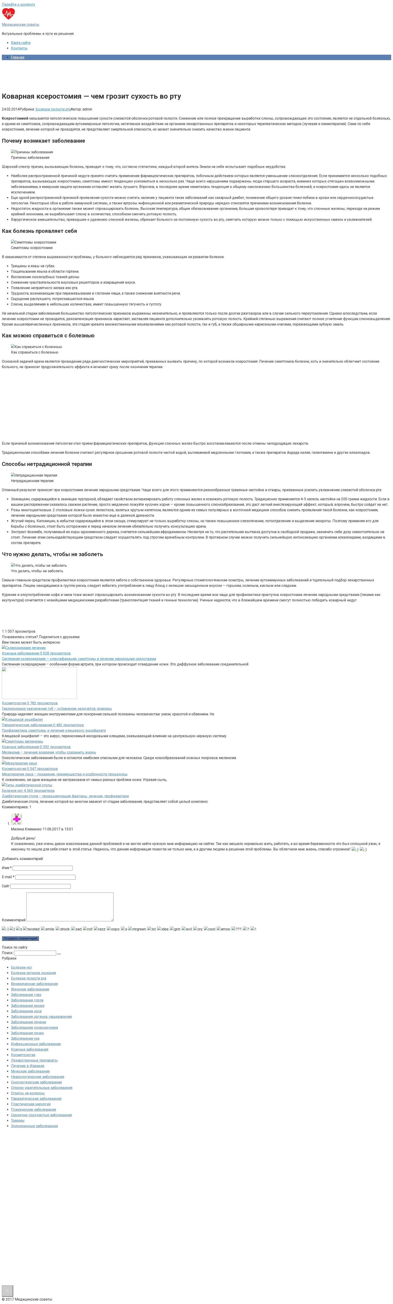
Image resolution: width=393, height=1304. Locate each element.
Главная (17, 57)
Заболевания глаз (26, 995)
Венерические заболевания (34, 984)
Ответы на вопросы (28, 1093)
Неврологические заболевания (37, 1077)
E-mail (8, 877)
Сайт (6, 886)
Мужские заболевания (30, 1071)
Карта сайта (20, 43)
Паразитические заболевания (36, 1098)
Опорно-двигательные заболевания (41, 1088)
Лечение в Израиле (27, 1066)
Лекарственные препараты (34, 1060)
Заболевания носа (26, 1011)
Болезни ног (21, 967)
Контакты (19, 48)
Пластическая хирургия (30, 1104)
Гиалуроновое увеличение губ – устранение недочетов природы (57, 708)
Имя (7, 868)
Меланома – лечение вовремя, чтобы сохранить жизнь (49, 752)
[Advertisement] (84, 74)
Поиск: (8, 953)
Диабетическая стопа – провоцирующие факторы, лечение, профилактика (65, 796)
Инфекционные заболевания (36, 1044)
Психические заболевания (33, 1109)
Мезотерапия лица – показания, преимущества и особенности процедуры (65, 774)
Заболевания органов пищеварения (41, 1016)
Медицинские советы (20, 24)
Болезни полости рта (53, 109)
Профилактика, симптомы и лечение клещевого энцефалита (54, 730)
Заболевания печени (28, 1022)
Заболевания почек (27, 1033)
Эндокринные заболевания (34, 1126)
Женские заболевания (30, 989)
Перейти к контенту (18, 4)
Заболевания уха (25, 1038)
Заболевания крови (27, 1006)
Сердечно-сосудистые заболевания (41, 1115)
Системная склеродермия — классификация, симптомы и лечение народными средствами (79, 659)
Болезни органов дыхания (33, 973)
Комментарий (13, 920)
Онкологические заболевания (36, 1082)
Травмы (18, 1120)
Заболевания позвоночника (34, 1027)
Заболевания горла (27, 1000)
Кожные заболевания (29, 1049)
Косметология (23, 1055)
